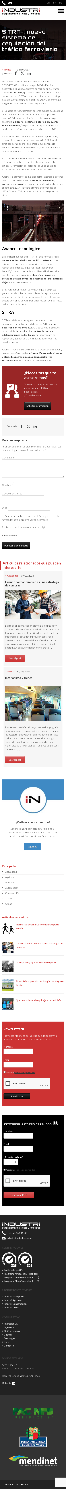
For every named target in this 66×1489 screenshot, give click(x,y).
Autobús (9, 882)
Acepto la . (20, 1072)
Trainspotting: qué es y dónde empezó (36, 962)
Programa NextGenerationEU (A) (21, 1277)
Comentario (9, 457)
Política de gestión (13, 1270)
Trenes (7, 69)
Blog (6, 1341)
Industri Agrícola (12, 1300)
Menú (61, 11)
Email (6, 1059)
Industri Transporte (14, 1296)
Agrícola (9, 877)
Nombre (7, 485)
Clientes (8, 1334)
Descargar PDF (19, 1194)
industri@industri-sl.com (19, 1237)
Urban (8, 903)
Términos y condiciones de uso (16, 1484)
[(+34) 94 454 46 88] (5, 2)
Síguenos (32, 846)
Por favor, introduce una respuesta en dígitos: (25, 527)
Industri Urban (11, 1307)
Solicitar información (38, 405)
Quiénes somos (12, 1330)
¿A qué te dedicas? (13, 1157)
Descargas (9, 1338)
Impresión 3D (11, 1323)
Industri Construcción (15, 1303)
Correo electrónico (13, 493)
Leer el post (15, 658)
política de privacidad (24, 1072)
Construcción (12, 893)
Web (4, 507)
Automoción (11, 887)
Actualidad (12, 575)
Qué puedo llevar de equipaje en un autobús (38, 1000)
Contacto (9, 1345)
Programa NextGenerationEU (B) (21, 1281)
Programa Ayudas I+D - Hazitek (21, 1273)
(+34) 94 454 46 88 (16, 1232)
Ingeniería (9, 1327)
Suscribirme (17, 1096)
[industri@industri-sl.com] (11, 2)
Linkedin (6, 1383)
